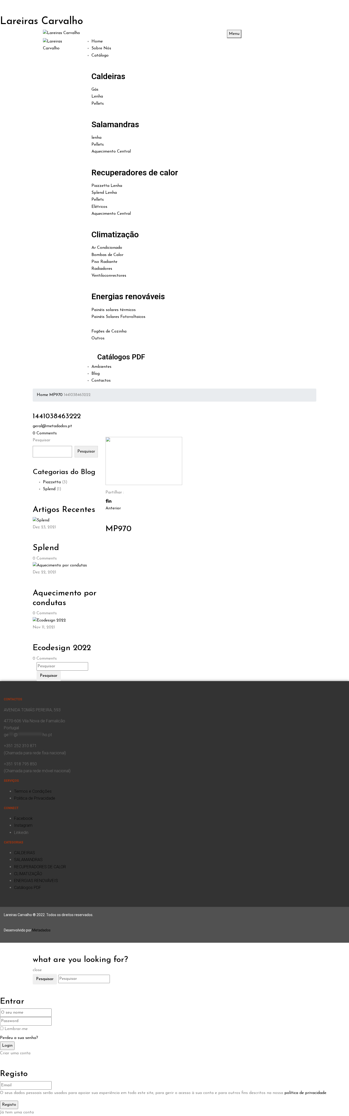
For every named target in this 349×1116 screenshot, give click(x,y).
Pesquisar (41, 440)
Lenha (97, 96)
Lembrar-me (16, 1029)
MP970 (56, 395)
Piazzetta (52, 482)
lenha (96, 138)
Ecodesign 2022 (62, 648)
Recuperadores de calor (134, 172)
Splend (49, 489)
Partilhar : (115, 492)
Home (42, 395)
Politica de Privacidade (34, 798)
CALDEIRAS (24, 852)
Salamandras (115, 124)
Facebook (23, 818)
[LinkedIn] (109, 501)
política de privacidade (305, 1093)
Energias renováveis (128, 296)
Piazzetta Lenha (106, 186)
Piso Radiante (104, 262)
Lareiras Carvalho (41, 21)
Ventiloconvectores (108, 276)
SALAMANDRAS (28, 859)
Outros (97, 338)
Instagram (23, 825)
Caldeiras (108, 76)
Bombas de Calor (107, 255)
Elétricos (99, 207)
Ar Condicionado (106, 248)
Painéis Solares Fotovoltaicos (118, 317)
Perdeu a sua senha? (19, 1038)
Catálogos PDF (121, 357)
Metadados (41, 930)
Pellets (97, 104)
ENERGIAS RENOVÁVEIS (36, 880)
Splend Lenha (104, 193)
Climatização (115, 234)
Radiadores (101, 269)
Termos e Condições (33, 791)
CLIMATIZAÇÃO (28, 873)
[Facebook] (107, 501)
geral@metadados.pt (52, 426)
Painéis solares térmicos (113, 310)
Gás (94, 90)
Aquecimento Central (111, 151)
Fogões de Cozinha (108, 331)
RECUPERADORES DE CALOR (40, 866)
